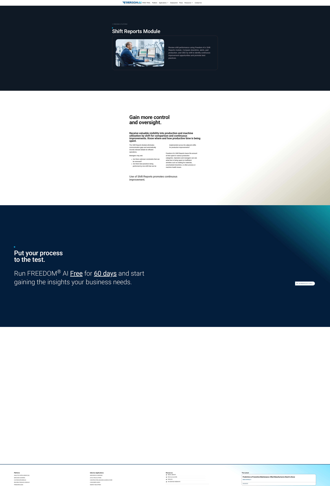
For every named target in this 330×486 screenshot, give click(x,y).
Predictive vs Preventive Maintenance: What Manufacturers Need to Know (269, 477)
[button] (163, 2)
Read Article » (247, 479)
